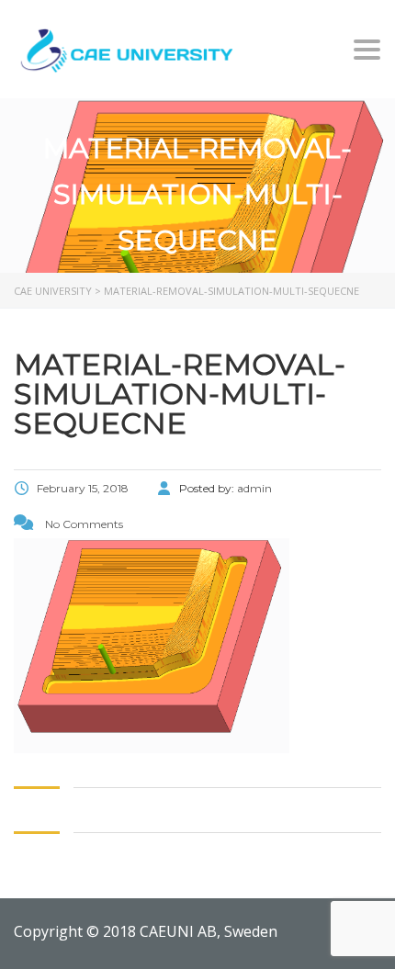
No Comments (82, 524)
